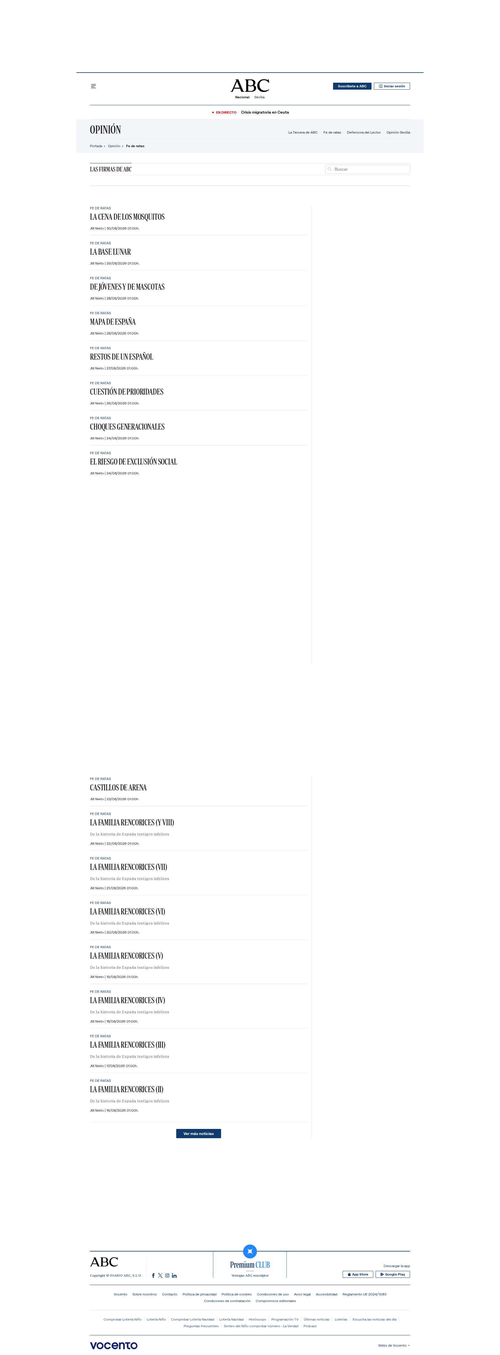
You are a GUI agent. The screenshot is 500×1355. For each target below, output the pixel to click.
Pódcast (310, 1326)
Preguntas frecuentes (201, 1326)
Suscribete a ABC (352, 86)
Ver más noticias (198, 1133)
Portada (96, 146)
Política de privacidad (199, 1294)
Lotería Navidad (231, 1319)
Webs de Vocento (392, 1345)
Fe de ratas (332, 132)
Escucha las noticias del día (374, 1319)
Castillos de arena (118, 787)
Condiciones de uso (273, 1294)
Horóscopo (257, 1319)
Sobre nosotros (145, 1294)
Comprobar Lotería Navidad (192, 1319)
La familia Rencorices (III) (128, 1045)
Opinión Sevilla (398, 132)
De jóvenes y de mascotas (127, 287)
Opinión (105, 129)
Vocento (120, 1294)
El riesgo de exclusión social (133, 461)
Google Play (395, 1274)
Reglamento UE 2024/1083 (364, 1294)
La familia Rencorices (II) (126, 1089)
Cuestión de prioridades (126, 392)
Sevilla (259, 97)
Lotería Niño (156, 1319)
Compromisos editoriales (276, 1301)
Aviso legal (302, 1294)
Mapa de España (113, 322)
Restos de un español (121, 357)
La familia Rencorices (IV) (127, 1000)
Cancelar (400, 169)
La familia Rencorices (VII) (128, 867)
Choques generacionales (127, 427)
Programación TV (285, 1319)
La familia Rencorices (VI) (127, 911)
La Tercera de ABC (303, 132)
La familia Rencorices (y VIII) (132, 822)
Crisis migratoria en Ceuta (265, 112)
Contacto (169, 1294)
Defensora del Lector (364, 132)
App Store (360, 1274)
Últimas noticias (317, 1319)
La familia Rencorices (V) (126, 956)
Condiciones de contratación (227, 1301)
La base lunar (110, 252)
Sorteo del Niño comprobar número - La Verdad (261, 1326)
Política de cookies (237, 1294)
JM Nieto (97, 228)
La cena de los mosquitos (127, 217)
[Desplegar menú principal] (93, 86)
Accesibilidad (326, 1294)
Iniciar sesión (394, 86)
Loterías (341, 1319)
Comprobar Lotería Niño (122, 1319)
